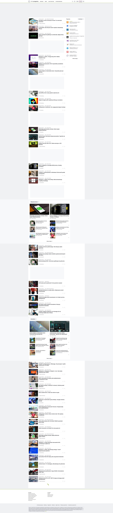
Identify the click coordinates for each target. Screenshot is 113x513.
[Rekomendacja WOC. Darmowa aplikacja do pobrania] (32, 223)
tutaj (45, 511)
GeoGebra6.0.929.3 (73, 55)
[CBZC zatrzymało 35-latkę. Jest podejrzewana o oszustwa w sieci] (32, 229)
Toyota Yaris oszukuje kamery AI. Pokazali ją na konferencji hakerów (62, 351)
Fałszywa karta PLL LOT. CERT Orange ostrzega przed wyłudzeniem (51, 478)
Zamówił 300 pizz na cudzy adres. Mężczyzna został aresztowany (51, 290)
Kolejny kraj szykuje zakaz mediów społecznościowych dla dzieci (52, 254)
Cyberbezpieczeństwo (50, 495)
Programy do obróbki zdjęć (31, 493)
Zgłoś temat (58, 505)
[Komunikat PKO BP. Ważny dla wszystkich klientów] (33, 458)
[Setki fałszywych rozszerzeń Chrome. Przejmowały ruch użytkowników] (32, 235)
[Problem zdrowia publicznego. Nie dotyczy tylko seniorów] (33, 248)
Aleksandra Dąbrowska (48, 245)
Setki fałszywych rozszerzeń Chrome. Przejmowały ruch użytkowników (42, 234)
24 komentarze (42, 175)
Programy (41, 1)
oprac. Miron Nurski (48, 362)
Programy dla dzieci (30, 498)
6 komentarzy (42, 381)
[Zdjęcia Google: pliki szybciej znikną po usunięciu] (33, 101)
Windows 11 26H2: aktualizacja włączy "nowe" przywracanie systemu (50, 450)
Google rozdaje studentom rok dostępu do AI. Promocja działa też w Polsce (50, 312)
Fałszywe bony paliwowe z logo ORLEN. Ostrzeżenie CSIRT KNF (61, 339)
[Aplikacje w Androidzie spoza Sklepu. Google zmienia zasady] (52, 229)
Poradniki (49, 493)
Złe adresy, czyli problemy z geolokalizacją (40, 351)
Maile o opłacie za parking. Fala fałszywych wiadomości (61, 345)
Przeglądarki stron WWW (73, 26)
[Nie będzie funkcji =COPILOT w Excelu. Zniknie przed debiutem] (33, 386)
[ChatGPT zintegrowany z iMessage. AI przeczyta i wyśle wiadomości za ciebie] (33, 365)
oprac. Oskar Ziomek (48, 33)
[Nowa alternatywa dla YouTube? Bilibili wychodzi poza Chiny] (33, 422)
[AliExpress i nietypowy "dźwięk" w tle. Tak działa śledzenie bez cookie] (33, 372)
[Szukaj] (72, 1)
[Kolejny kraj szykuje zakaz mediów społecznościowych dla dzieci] (33, 255)
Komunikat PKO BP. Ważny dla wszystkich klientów (51, 456)
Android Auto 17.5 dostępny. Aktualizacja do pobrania (41, 339)
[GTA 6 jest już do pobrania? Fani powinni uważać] (33, 284)
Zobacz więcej (49, 241)
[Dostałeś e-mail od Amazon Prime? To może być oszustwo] (33, 21)
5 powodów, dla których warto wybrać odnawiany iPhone (51, 28)
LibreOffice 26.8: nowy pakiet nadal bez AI (49, 92)
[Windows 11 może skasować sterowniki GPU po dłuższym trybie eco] (33, 443)
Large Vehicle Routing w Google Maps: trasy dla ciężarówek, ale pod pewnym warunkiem (42, 345)
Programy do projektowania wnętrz (32, 495)
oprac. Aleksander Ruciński (40, 346)
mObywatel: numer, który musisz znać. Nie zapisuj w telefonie (62, 234)
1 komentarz (41, 110)
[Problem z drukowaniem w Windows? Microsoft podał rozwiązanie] (33, 173)
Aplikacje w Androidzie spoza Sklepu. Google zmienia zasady (62, 228)
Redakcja (45, 505)
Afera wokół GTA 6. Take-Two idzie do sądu (49, 392)
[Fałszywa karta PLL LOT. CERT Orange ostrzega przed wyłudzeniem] (33, 479)
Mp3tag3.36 (72, 44)
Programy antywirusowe (73, 23)
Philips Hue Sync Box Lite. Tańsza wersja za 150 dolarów (50, 144)
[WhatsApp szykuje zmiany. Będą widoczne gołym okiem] (33, 436)
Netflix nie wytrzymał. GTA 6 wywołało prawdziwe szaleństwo (51, 64)
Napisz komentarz (42, 23)
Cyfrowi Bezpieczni (58, 1)
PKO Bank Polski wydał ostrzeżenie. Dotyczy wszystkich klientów (62, 221)
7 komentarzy (42, 300)
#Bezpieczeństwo (34, 201)
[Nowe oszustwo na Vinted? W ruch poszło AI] (33, 429)
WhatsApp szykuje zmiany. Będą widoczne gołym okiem (49, 436)
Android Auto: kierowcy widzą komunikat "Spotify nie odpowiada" (52, 136)
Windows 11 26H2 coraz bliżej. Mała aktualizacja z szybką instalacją (50, 180)
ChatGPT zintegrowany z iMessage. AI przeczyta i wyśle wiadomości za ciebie (52, 364)
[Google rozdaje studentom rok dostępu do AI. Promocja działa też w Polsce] (33, 312)
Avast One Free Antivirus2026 (75, 22)
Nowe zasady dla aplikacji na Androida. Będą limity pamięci (51, 35)
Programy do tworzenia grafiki (32, 499)
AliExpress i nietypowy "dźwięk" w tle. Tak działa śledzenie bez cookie (50, 371)
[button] (83, 1)
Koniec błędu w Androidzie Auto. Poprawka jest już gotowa (51, 71)
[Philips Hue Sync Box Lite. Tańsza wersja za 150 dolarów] (33, 144)
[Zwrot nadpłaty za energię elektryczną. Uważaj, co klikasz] (33, 166)
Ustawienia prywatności (72, 505)
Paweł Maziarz (47, 281)
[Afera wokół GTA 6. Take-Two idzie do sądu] (33, 393)
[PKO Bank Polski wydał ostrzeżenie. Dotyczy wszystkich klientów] (52, 223)
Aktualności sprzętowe (50, 494)
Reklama (53, 505)
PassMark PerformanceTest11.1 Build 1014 (77, 36)
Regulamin (49, 505)
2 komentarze (42, 37)
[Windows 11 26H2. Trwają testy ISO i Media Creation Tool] (33, 58)
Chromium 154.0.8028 (73, 25)
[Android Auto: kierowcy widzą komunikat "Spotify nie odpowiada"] (33, 137)
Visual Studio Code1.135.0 (74, 40)
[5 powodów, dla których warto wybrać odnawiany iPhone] (33, 28)
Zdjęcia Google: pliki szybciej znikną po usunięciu (51, 100)
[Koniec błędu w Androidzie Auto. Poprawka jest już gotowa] (33, 72)
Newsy (46, 1)
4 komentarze (42, 139)
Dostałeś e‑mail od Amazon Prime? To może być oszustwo (50, 21)
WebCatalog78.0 (72, 29)
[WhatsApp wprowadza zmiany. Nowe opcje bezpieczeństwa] (33, 130)
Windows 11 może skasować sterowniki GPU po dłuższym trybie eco (49, 443)
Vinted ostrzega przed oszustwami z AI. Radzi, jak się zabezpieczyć (51, 298)
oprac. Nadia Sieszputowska (49, 252)
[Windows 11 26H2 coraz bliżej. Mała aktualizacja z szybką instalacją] (33, 180)
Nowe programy (30, 500)
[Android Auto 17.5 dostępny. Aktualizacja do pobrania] (32, 340)
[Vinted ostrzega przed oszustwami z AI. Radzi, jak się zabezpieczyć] (33, 298)
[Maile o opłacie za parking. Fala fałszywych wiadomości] (52, 346)
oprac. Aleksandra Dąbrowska (49, 288)
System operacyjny (50, 496)
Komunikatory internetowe (73, 48)
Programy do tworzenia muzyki (32, 494)
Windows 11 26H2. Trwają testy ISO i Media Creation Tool (49, 57)
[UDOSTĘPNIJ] (65, 23)
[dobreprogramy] (35, 1)
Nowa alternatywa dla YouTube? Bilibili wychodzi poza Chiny (51, 421)
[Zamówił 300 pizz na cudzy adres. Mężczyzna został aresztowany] (33, 291)
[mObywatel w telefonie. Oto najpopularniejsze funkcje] (33, 108)
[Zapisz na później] (63, 23)
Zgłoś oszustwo (51, 1)
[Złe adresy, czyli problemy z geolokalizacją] (32, 352)
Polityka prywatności (63, 505)
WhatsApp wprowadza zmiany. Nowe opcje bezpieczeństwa (49, 129)
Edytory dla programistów (73, 41)
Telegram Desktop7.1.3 (73, 47)
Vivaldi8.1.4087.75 (73, 51)
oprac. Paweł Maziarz (48, 62)
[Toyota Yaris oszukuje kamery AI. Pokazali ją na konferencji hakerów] (52, 352)
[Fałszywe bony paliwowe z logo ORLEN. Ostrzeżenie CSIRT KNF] (52, 340)
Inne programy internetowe (74, 30)
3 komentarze (42, 66)
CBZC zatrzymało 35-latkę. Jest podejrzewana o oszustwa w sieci (41, 228)
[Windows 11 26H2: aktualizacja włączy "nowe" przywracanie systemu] (33, 450)
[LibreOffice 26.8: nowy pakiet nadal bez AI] (33, 94)
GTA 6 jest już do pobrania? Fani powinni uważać (50, 283)
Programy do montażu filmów (31, 496)
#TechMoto (33, 319)
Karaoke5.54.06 (72, 32)
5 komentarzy (42, 445)
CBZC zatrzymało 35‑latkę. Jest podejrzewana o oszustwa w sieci (50, 378)
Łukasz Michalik (38, 352)
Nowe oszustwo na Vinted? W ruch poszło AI (49, 428)
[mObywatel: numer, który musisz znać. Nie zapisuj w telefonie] (52, 235)
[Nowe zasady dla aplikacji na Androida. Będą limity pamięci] (33, 36)
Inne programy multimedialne (74, 33)
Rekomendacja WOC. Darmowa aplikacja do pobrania (41, 221)
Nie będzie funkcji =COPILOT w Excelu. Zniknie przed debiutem (51, 386)
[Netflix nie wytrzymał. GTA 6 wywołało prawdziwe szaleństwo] (33, 65)
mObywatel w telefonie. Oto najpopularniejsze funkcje (52, 107)
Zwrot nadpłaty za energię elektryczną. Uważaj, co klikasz (50, 166)
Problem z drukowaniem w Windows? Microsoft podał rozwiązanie (52, 173)
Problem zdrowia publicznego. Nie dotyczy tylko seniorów (50, 247)
